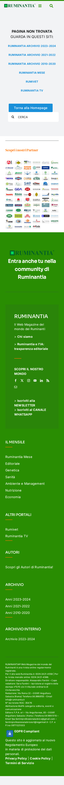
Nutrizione (13, 490)
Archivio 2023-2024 (20, 639)
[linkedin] (41, 380)
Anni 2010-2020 (17, 613)
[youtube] (35, 380)
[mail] (15, 387)
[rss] (47, 380)
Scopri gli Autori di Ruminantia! (29, 567)
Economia (13, 497)
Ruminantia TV (16, 536)
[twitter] (22, 380)
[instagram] (28, 380)
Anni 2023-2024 (18, 599)
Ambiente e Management (25, 483)
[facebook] (15, 380)
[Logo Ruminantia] (19, 5)
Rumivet (11, 529)
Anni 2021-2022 (17, 606)
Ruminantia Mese (18, 457)
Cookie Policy (40, 758)
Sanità (10, 477)
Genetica (12, 470)
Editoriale (12, 463)
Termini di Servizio (19, 763)
